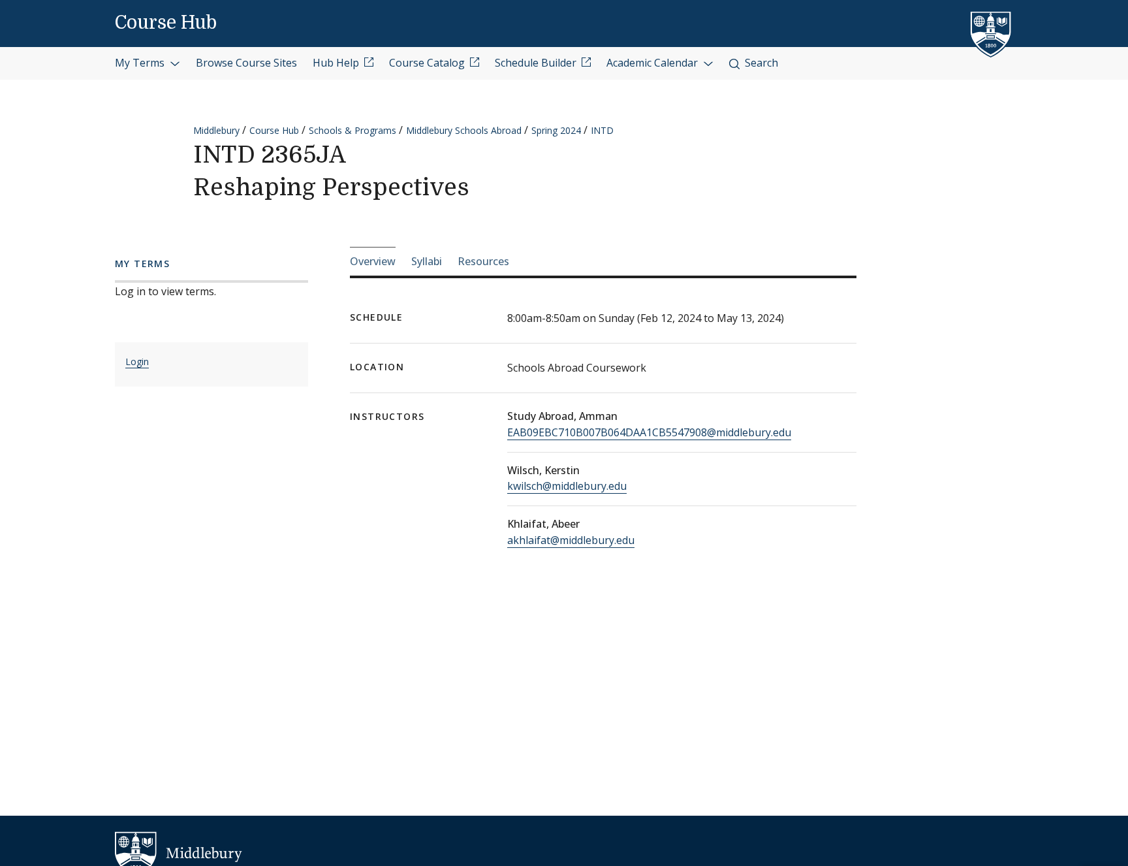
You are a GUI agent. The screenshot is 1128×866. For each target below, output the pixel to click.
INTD (602, 130)
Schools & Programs (352, 130)
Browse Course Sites (246, 63)
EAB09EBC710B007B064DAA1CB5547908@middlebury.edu (649, 432)
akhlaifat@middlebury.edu (570, 540)
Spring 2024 (556, 130)
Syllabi (426, 261)
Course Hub (166, 22)
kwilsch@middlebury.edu (567, 486)
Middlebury (216, 130)
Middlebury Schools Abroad (464, 130)
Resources (483, 261)
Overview (373, 261)
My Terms (141, 63)
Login (137, 361)
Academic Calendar (653, 63)
